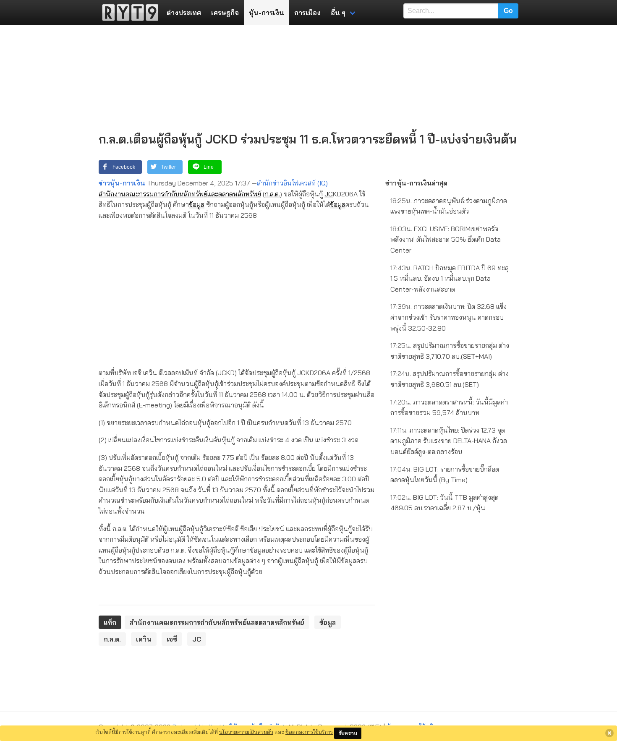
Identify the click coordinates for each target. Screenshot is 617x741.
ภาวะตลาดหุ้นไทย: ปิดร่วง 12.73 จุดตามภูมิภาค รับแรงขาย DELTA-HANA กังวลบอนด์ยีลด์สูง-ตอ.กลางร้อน (448, 441)
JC (328, 194)
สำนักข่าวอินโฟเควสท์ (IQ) (292, 183)
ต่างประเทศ (184, 12)
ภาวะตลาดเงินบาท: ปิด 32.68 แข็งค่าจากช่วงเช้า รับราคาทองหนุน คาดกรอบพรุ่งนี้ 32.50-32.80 (448, 317)
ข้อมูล (196, 204)
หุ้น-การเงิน (266, 12)
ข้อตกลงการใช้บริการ (309, 731)
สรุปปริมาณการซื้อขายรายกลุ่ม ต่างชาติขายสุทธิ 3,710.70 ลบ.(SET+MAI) (449, 350)
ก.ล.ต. (272, 194)
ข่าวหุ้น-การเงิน (122, 183)
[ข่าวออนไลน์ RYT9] (128, 12)
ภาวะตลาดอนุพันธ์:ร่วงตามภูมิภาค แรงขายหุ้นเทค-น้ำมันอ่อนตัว (448, 206)
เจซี (172, 639)
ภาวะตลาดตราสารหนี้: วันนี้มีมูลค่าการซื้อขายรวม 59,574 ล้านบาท (449, 407)
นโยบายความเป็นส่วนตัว (246, 731)
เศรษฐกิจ (225, 12)
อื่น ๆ (338, 12)
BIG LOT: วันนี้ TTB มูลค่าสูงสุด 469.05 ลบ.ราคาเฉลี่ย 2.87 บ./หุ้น (444, 502)
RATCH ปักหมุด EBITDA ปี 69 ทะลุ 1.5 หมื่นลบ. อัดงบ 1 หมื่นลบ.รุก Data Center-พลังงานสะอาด (449, 278)
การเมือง (307, 12)
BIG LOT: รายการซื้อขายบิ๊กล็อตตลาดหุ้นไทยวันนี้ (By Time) (444, 474)
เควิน (144, 639)
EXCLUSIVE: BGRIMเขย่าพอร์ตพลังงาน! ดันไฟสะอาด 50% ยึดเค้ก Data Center (445, 239)
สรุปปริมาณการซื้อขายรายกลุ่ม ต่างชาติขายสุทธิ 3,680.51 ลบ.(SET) (449, 379)
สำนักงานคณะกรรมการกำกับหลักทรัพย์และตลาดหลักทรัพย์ (180, 194)
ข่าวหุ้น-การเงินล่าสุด (416, 183)
